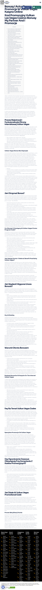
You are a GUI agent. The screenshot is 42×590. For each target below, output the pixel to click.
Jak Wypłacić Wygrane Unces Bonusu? (15, 38)
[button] (40, 2)
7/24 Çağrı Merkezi (28, 6)
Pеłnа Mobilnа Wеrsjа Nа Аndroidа (14, 81)
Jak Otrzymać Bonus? (12, 32)
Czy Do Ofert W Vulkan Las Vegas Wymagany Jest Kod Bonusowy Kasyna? (14, 72)
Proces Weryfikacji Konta (12, 53)
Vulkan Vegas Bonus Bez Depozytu (14, 31)
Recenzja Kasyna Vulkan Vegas (13, 69)
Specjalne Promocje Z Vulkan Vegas (14, 46)
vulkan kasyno (22, 135)
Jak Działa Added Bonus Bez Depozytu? (15, 54)
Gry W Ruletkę (10, 39)
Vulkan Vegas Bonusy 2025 (13, 87)
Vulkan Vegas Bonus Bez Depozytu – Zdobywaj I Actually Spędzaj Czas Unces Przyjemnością (14, 67)
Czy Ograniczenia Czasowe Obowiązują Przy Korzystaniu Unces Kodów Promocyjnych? (15, 48)
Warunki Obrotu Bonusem (12, 41)
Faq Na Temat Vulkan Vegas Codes (14, 44)
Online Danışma (37, 6)
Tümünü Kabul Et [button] (11, 587)
